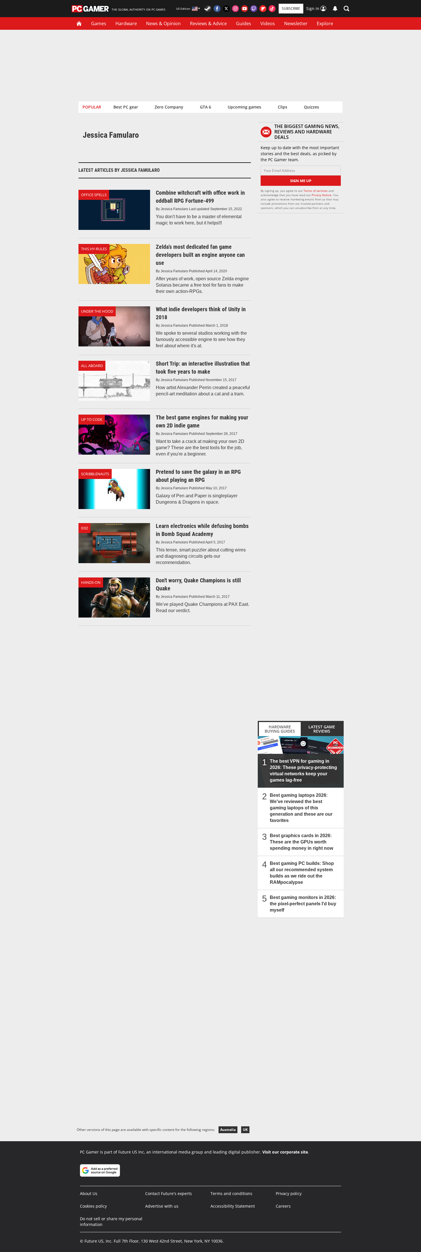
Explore (325, 23)
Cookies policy (93, 1206)
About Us (88, 1193)
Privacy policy (289, 1193)
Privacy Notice (321, 195)
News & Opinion (163, 23)
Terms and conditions (231, 1193)
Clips (282, 107)
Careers (283, 1206)
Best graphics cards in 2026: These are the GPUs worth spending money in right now (301, 842)
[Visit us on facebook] (217, 8)
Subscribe (291, 8)
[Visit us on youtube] (244, 8)
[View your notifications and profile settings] (335, 8)
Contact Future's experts (168, 1193)
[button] (346, 8)
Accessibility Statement (232, 1206)
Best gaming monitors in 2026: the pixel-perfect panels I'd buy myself (303, 903)
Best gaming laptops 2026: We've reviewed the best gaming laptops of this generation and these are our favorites (301, 808)
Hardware (126, 23)
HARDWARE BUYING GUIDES (280, 729)
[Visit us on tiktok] (272, 8)
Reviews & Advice (208, 23)
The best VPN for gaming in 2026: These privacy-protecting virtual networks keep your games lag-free (303, 770)
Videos (267, 23)
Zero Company (169, 107)
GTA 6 (205, 107)
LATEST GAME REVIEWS (321, 729)
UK (245, 1129)
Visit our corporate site (285, 1152)
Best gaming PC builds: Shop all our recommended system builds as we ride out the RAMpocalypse (302, 873)
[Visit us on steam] (207, 8)
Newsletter (296, 23)
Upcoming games (244, 107)
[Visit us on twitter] (226, 8)
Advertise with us (161, 1206)
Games (98, 23)
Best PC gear (125, 107)
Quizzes (311, 107)
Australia (228, 1129)
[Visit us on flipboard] (262, 8)
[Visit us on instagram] (235, 8)
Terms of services (316, 191)
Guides (243, 23)
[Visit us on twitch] (253, 8)
